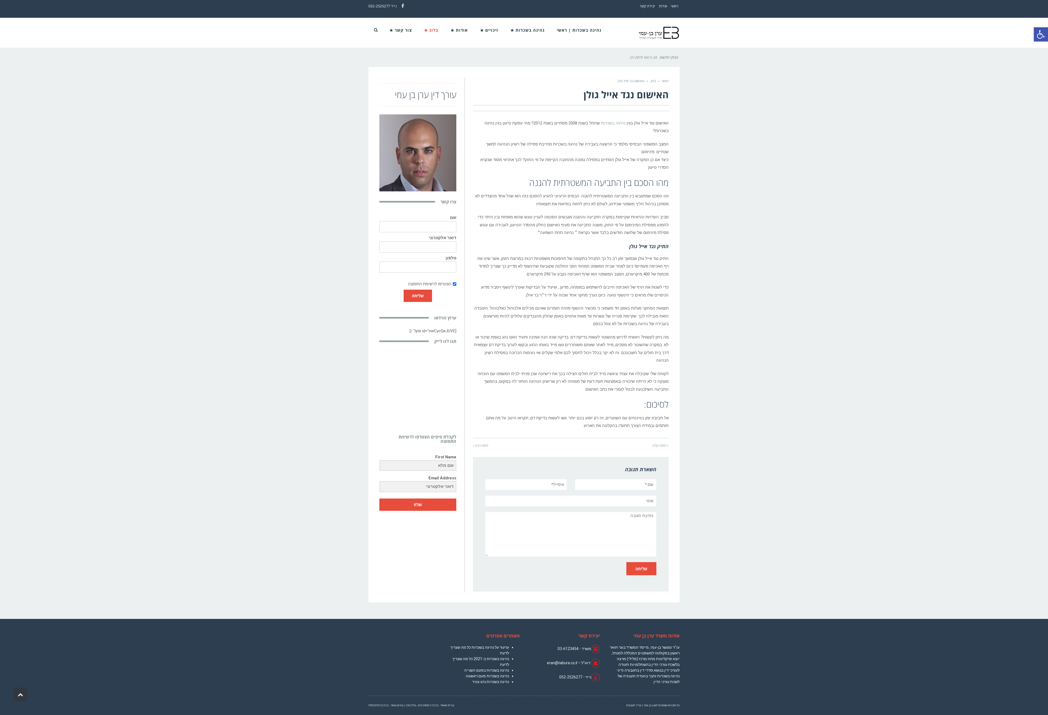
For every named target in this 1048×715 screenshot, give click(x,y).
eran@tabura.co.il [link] (562, 663)
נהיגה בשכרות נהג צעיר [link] (490, 682)
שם (453, 218)
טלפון (451, 258)
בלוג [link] (653, 81)
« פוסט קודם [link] (661, 445)
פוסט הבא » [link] (480, 445)
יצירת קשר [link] (647, 6)
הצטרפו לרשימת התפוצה (429, 283)
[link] (1041, 34)
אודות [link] (663, 6)
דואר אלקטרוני (442, 238)
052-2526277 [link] (379, 6)
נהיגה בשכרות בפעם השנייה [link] (486, 670)
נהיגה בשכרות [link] (613, 123)
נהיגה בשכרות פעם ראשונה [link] (487, 676)
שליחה (418, 295)
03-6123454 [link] (568, 648)
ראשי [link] (674, 6)
